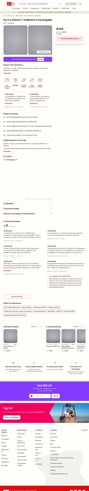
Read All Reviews (16, 296)
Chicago (4, 446)
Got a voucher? (71, 4)
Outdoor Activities (54, 307)
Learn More (68, 12)
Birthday (38, 433)
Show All (76, 326)
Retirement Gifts (69, 311)
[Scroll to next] (41, 326)
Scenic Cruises (22, 460)
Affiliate (52, 451)
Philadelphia (5, 462)
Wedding (38, 440)
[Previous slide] (13, 12)
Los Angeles (5, 439)
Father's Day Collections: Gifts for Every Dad (17, 311)
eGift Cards (21, 433)
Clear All (33, 326)
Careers (52, 440)
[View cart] (80, 4)
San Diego (4, 458)
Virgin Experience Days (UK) (58, 474)
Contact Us (54, 437)
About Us (53, 433)
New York (11, 15)
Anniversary (39, 437)
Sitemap (53, 470)
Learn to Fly (21, 446)
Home (5, 15)
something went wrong (70, 39)
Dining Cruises (21, 449)
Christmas (38, 464)
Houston (4, 455)
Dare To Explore (26, 307)
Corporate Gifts (55, 447)
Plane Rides (19, 15)
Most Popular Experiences (12, 307)
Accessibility (54, 454)
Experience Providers (56, 467)
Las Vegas (4, 465)
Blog (51, 444)
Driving (19, 437)
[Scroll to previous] (38, 326)
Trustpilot (84, 430)
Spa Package (21, 456)
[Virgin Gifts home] (11, 4)
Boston (3, 442)
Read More (7, 73)
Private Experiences (39, 311)
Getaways (20, 453)
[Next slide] (75, 12)
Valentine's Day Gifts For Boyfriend (14, 315)
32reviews (11, 23)
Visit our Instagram (11, 417)
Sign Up (55, 396)
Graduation (39, 444)
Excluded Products (56, 463)
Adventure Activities (40, 307)
